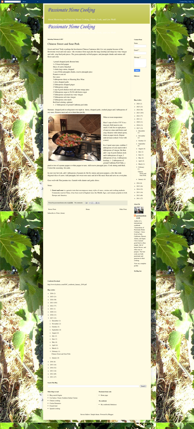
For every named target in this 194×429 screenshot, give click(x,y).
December (141, 131)
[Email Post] (86, 203)
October (141, 141)
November (141, 136)
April (140, 161)
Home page (104, 395)
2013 (138, 192)
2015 (138, 186)
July (139, 152)
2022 (138, 116)
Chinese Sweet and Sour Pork (63, 44)
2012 (138, 195)
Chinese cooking (55, 400)
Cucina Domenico (55, 403)
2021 (138, 119)
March (140, 164)
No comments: (79, 203)
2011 (138, 198)
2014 (138, 189)
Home (88, 209)
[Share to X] (94, 203)
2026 (138, 104)
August (140, 149)
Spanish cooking (55, 408)
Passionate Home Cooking (71, 10)
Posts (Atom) (60, 213)
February (141, 167)
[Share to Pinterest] (99, 203)
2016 (138, 183)
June (140, 155)
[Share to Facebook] (96, 203)
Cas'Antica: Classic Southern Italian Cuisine (63, 398)
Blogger (110, 414)
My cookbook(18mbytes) (109, 404)
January (141, 179)
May (140, 158)
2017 (138, 128)
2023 (138, 113)
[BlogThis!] (92, 203)
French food (53, 406)
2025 (138, 107)
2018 (138, 125)
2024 (138, 110)
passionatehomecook (141, 217)
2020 (138, 122)
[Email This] (90, 203)
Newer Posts (52, 209)
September (141, 144)
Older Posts (123, 209)
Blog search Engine (56, 395)
